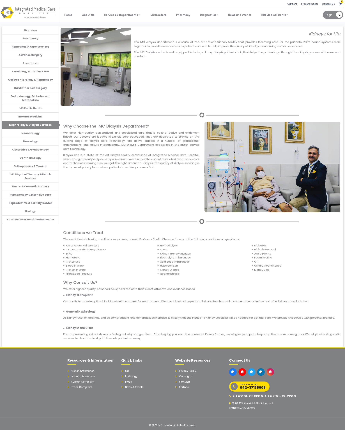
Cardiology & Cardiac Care (30, 71)
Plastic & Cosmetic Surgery (30, 186)
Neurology (30, 141)
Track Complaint (81, 387)
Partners (184, 387)
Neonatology (30, 133)
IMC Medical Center (274, 15)
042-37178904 (272, 396)
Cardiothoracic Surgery (30, 88)
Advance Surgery (30, 55)
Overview (30, 30)
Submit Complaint (82, 381)
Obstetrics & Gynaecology (30, 149)
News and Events (239, 15)
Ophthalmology (30, 158)
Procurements (309, 4)
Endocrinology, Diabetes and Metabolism (30, 98)
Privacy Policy (187, 371)
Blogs (128, 381)
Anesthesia (30, 63)
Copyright (185, 376)
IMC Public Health (30, 108)
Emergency (30, 38)
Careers (292, 4)
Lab (127, 371)
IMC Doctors (158, 15)
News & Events (134, 387)
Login (329, 15)
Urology (30, 211)
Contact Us (328, 4)
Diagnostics (208, 15)
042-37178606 (289, 396)
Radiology (131, 376)
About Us (88, 15)
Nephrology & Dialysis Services (30, 125)
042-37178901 (240, 396)
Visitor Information (83, 371)
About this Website (83, 376)
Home (68, 15)
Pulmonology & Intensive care (30, 194)
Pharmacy (183, 15)
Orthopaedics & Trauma (30, 166)
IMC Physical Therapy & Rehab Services (30, 176)
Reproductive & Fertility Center (30, 203)
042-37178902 (256, 396)
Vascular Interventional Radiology (30, 219)
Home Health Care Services (30, 46)
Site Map (184, 381)
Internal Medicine (30, 116)
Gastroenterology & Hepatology (30, 80)
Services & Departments (121, 15)
